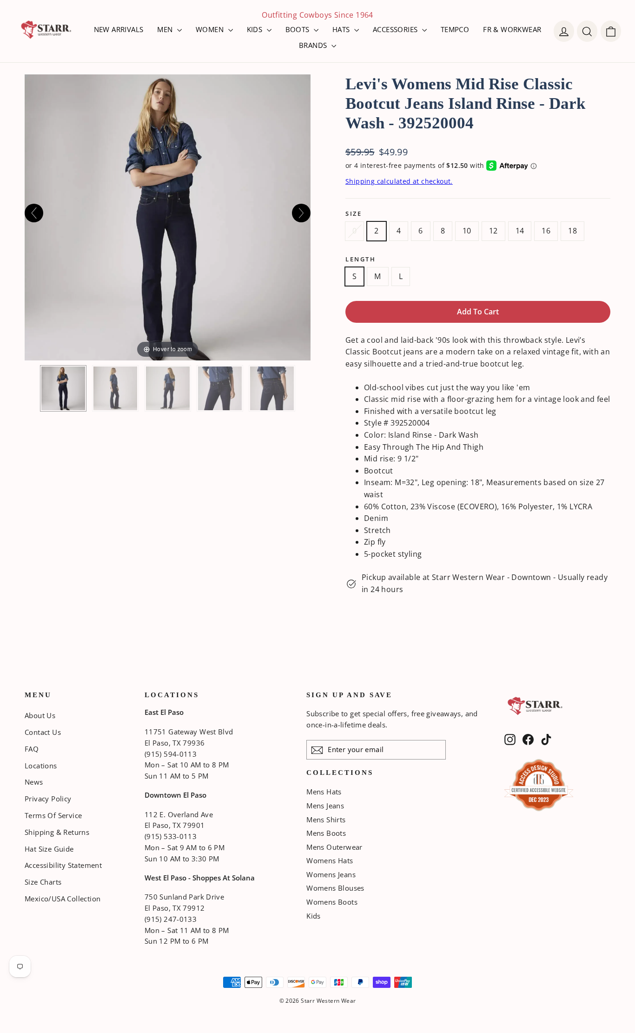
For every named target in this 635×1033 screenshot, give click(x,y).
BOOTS (298, 29)
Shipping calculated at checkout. (399, 181)
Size (353, 213)
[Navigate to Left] (34, 213)
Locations (41, 765)
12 (493, 231)
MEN (166, 29)
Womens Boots (331, 901)
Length (360, 259)
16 (546, 231)
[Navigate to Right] (301, 213)
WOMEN (210, 29)
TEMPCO (455, 29)
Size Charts (43, 881)
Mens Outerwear (334, 847)
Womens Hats (329, 860)
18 (572, 231)
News (34, 781)
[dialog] (611, 31)
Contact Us (43, 732)
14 (520, 231)
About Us (40, 715)
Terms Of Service (53, 815)
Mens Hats (324, 791)
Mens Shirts (325, 819)
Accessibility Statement (63, 865)
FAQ (32, 748)
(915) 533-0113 (171, 836)
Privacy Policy (48, 798)
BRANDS (314, 45)
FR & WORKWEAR (512, 29)
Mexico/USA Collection (62, 898)
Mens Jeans (325, 805)
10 (467, 231)
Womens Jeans (331, 874)
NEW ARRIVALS (119, 29)
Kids (313, 915)
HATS (342, 29)
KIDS (256, 29)
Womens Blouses (335, 888)
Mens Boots (326, 833)
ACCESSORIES (396, 29)
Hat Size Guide (49, 848)
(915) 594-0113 (171, 754)
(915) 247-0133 (171, 919)
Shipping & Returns (57, 832)
